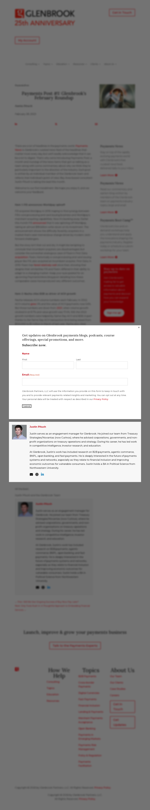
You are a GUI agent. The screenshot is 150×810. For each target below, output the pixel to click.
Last (78, 359)
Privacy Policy (100, 399)
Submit (26, 406)
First (24, 359)
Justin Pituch (38, 426)
